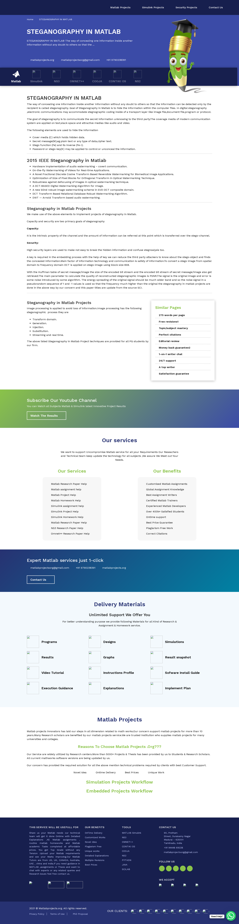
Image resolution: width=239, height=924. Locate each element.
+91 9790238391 (116, 59)
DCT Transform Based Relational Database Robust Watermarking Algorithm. (80, 193)
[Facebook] (162, 869)
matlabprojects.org (42, 59)
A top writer (167, 367)
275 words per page (172, 315)
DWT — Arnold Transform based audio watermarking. (66, 197)
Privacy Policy (36, 914)
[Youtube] (190, 869)
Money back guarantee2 (174, 347)
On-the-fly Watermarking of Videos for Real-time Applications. (71, 170)
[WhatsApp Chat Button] (231, 916)
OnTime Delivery (93, 833)
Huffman (44, 272)
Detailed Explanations (97, 855)
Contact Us (216, 7)
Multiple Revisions (94, 860)
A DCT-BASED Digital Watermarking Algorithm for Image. (68, 185)
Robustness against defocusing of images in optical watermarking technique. (81, 182)
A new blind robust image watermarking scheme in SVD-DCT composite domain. (83, 189)
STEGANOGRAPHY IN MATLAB (55, 19)
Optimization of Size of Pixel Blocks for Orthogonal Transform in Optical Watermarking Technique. (94, 178)
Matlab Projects (120, 7)
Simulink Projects (153, 7)
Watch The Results (44, 415)
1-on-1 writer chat (170, 354)
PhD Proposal (80, 914)
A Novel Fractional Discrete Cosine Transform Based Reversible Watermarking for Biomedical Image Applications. (103, 174)
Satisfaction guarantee (174, 373)
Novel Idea (91, 842)
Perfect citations (170, 334)
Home (30, 19)
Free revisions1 (169, 321)
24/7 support (167, 360)
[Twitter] (176, 869)
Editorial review (169, 341)
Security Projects (186, 7)
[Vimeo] (183, 869)
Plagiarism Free (93, 846)
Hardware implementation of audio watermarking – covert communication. (80, 166)
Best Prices (91, 864)
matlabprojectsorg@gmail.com (80, 59)
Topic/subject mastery (173, 328)
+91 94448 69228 (173, 847)
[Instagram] (169, 869)
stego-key (55, 149)
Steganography (88, 108)
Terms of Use (57, 914)
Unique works (92, 851)
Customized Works (95, 837)
